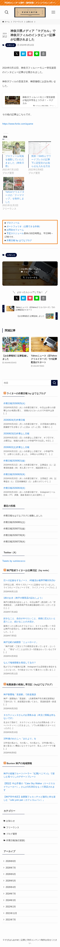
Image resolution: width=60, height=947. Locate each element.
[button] (16, 53)
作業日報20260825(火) (14, 403)
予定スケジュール (15, 233)
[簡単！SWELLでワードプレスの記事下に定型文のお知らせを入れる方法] (39, 147)
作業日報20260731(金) (14, 528)
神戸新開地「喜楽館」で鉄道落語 (20, 694)
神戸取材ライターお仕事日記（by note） (28, 570)
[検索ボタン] (6, 12)
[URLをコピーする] (43, 53)
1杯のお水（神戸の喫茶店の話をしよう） (24, 598)
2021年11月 (11, 913)
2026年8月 (11, 861)
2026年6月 (11, 874)
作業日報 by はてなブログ (19, 240)
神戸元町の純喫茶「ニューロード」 (21, 642)
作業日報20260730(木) (14, 535)
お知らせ (10, 45)
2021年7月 (11, 919)
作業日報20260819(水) (14, 488)
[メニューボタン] (53, 12)
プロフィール (13, 223)
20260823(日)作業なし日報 (16, 433)
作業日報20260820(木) (14, 474)
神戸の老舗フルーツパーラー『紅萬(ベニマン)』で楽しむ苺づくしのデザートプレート (29, 775)
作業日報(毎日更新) (15, 840)
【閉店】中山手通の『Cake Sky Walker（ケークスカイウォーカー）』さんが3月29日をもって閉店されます (29, 786)
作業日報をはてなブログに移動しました (23, 515)
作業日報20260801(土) (14, 522)
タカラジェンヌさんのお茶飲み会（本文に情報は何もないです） (30, 716)
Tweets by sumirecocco (13, 561)
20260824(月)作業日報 (14, 420)
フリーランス (12, 827)
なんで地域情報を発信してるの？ (20, 662)
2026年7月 (11, 867)
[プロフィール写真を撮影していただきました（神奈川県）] (13, 147)
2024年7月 (11, 893)
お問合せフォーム (15, 230)
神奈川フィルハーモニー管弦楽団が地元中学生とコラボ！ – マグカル (38, 100)
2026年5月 (11, 880)
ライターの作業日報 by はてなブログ (26, 393)
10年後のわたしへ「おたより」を (20, 738)
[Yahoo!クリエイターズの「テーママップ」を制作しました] (13, 183)
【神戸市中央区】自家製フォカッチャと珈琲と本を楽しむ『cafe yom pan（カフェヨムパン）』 (30, 798)
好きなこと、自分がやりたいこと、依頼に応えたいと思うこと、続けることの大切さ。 (30, 620)
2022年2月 (11, 906)
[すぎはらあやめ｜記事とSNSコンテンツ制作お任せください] (30, 12)
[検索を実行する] (54, 383)
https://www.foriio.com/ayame (17, 123)
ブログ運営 (11, 834)
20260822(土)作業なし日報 (16, 447)
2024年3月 (11, 900)
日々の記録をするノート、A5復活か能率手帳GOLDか (30, 580)
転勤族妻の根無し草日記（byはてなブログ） (30, 684)
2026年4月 (11, 887)
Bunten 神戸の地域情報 (19, 763)
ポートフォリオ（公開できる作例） (23, 226)
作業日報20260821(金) (14, 460)
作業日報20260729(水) (14, 541)
